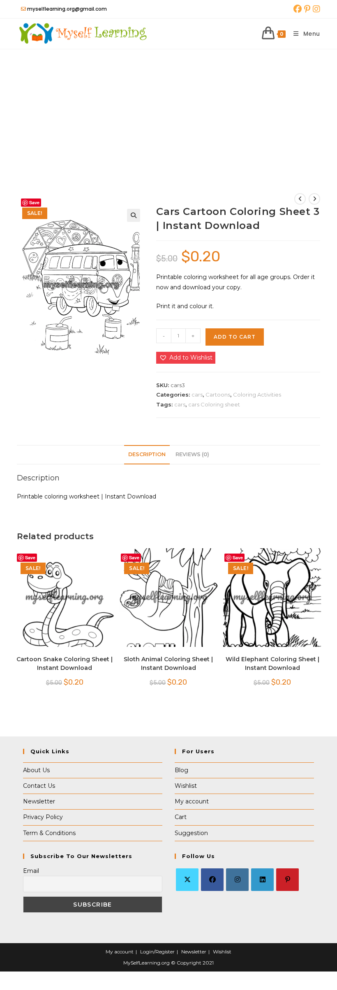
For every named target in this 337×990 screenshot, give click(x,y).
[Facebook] (212, 879)
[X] (187, 879)
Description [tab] (147, 454)
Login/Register (157, 951)
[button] (133, 215)
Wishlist (186, 785)
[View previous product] (300, 199)
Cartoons (217, 394)
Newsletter (39, 801)
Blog (181, 770)
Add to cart (235, 337)
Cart (181, 817)
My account (192, 801)
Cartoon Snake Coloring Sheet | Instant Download (64, 663)
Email (31, 871)
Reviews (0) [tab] (192, 454)
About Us (36, 770)
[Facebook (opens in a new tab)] (297, 9)
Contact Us (39, 785)
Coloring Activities (257, 394)
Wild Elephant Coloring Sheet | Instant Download (272, 663)
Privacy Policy (43, 817)
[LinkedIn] (262, 879)
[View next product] (314, 199)
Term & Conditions (49, 833)
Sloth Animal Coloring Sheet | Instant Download (168, 663)
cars (197, 394)
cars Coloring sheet (214, 404)
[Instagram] (237, 879)
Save (34, 202)
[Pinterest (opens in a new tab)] (307, 9)
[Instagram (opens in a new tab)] (316, 9)
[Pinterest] (287, 879)
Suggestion (191, 833)
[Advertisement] (168, 110)
